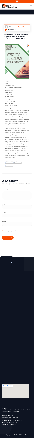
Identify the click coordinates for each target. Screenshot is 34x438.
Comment (5, 190)
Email (4, 213)
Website (4, 221)
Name (4, 204)
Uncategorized (10, 29)
